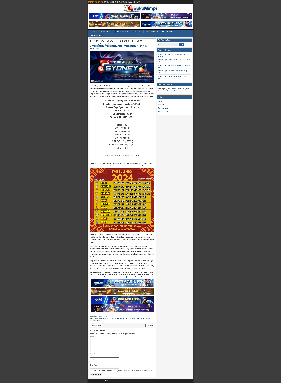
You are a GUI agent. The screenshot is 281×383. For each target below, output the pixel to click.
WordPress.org (163, 111)
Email (92, 359)
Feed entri (161, 104)
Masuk (160, 101)
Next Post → (150, 325)
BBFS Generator (167, 31)
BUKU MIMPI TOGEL (98, 35)
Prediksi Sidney (108, 318)
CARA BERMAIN (150, 31)
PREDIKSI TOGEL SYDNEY (114, 46)
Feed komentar (163, 108)
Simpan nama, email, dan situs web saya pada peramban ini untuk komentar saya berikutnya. (122, 371)
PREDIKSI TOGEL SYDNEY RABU (135, 46)
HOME (93, 31)
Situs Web (93, 365)
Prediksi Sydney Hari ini (121, 318)
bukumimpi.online (95, 1)
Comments (95, 48)
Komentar (93, 336)
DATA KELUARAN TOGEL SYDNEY (127, 155)
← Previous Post (95, 325)
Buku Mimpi (94, 86)
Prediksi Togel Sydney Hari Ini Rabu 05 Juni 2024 (116, 41)
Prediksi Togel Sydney (137, 318)
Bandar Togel (98, 318)
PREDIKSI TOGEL (106, 31)
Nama (92, 354)
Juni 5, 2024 (105, 44)
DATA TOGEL (121, 31)
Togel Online (96, 320)
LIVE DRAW (136, 31)
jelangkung (95, 44)
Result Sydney (118, 163)
